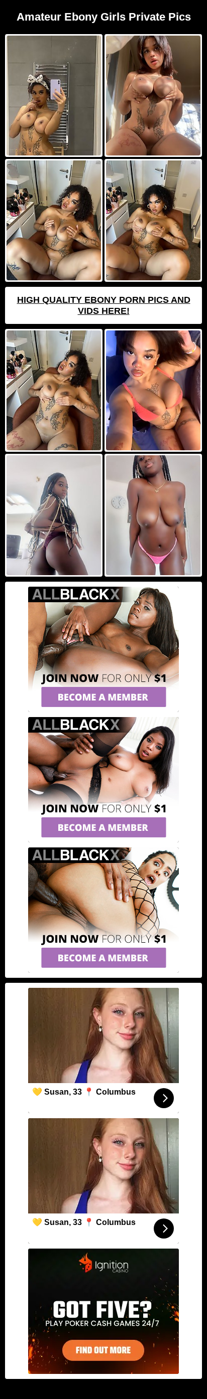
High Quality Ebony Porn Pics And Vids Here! (103, 305)
